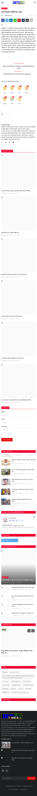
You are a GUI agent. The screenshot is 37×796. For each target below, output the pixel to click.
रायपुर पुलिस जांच (5, 692)
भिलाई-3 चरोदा (4, 8)
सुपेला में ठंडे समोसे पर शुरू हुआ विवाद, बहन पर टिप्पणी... (22, 500)
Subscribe (31, 778)
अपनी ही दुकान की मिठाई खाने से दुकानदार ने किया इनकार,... (22, 490)
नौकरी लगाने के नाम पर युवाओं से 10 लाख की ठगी (22, 613)
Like (5, 92)
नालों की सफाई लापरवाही (28, 685)
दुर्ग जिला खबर (28, 689)
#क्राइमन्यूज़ (4, 672)
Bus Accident (5, 681)
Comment (4, 426)
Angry (4, 103)
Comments (5, 408)
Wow (19, 103)
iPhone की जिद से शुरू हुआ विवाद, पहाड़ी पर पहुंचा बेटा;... (23, 470)
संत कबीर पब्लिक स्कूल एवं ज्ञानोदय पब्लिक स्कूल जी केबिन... (16, 191)
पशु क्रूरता (13, 689)
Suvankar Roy (8, 15)
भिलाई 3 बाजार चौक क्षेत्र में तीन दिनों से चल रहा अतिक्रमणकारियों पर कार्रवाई (18, 67)
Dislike (12, 92)
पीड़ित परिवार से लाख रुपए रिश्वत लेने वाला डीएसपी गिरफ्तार (22, 759)
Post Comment (7, 439)
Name (3, 412)
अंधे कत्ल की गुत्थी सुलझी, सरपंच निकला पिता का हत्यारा (22, 605)
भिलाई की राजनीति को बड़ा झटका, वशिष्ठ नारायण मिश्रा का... (24, 460)
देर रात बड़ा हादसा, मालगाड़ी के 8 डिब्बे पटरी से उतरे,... (23, 742)
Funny (26, 92)
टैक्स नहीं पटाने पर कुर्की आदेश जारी (10, 232)
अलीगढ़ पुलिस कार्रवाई (16, 685)
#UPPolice (20, 689)
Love (19, 92)
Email (3, 419)
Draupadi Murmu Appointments (20, 692)
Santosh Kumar (5, 656)
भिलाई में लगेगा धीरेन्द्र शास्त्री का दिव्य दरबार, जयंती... (23, 587)
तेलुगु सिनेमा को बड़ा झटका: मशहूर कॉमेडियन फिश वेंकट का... (16, 652)
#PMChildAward (27, 681)
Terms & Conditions (14, 789)
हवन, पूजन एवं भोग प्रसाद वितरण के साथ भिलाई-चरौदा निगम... (16, 400)
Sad (12, 103)
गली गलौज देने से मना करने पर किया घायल (11, 316)
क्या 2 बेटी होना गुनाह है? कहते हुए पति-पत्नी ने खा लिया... (22, 597)
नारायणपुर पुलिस (5, 689)
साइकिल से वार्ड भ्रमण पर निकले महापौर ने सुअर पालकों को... (23, 751)
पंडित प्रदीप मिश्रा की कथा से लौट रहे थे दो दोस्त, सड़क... (22, 480)
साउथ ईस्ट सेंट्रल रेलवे (15, 681)
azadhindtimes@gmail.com (18, 463)
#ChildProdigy (5, 685)
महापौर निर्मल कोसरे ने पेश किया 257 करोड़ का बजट (14, 274)
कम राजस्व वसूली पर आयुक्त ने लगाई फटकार (12, 358)
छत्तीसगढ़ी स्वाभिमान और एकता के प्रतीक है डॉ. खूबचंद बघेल (18, 74)
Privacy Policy (23, 789)
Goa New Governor (15, 672)
